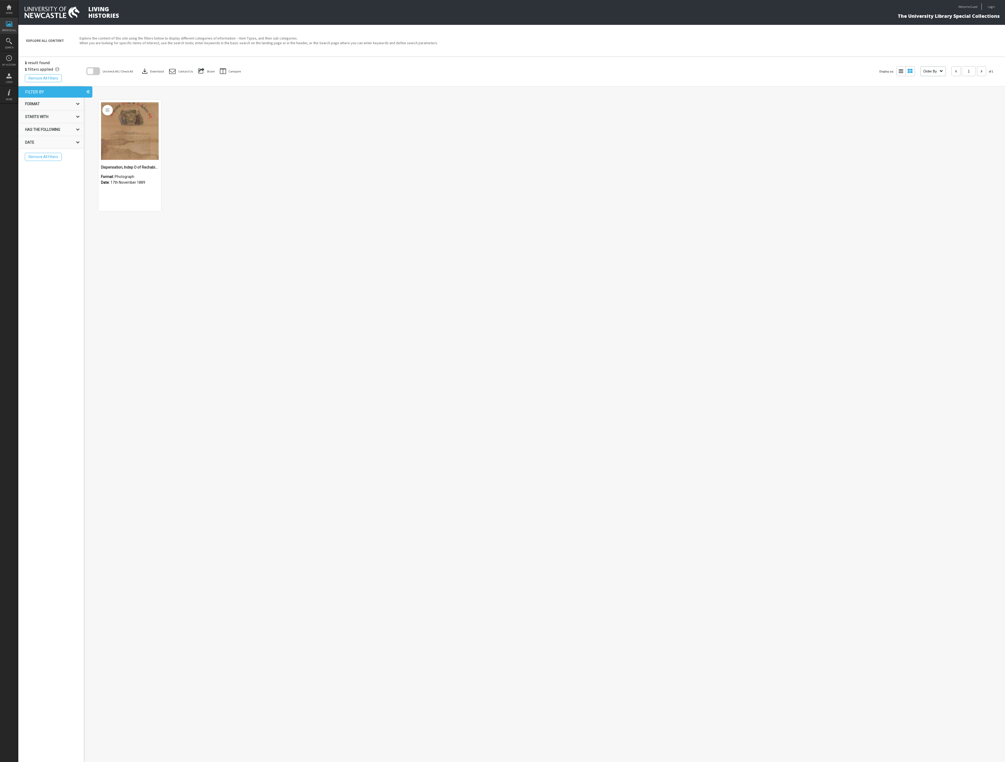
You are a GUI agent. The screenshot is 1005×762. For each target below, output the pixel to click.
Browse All (9, 30)
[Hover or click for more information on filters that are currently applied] (57, 69)
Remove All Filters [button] (43, 78)
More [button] (9, 99)
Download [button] (152, 71)
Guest (974, 7)
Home (9, 13)
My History (9, 64)
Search (9, 47)
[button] (181, 71)
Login (9, 82)
